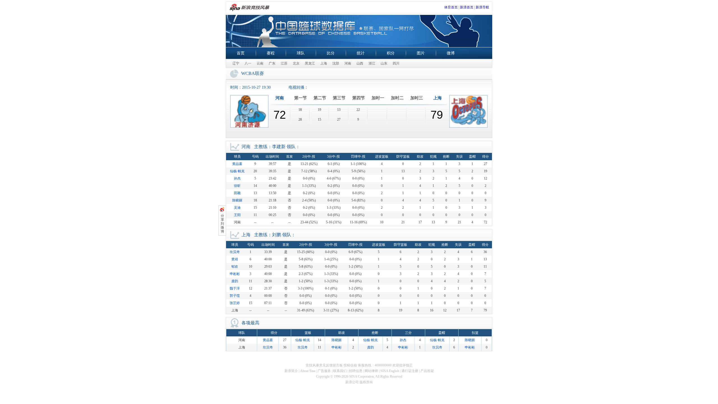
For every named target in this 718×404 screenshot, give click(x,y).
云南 (260, 63)
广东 (272, 63)
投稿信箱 (350, 365)
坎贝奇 (235, 252)
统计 (361, 53)
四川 (396, 63)
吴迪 (237, 208)
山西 (359, 63)
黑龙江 (310, 63)
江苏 (284, 63)
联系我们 (340, 371)
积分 (391, 53)
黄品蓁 (237, 164)
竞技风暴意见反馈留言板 (324, 365)
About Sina (307, 371)
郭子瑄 (235, 296)
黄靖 (234, 259)
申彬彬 (235, 274)
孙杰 (237, 178)
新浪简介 (291, 371)
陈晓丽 (237, 200)
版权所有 (366, 382)
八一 (248, 63)
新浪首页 (466, 7)
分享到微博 (222, 223)
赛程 (271, 53)
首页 (241, 53)
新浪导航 (482, 7)
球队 (301, 53)
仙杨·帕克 (237, 171)
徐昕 (237, 186)
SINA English (389, 371)
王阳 (237, 215)
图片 (421, 53)
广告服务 (324, 371)
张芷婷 (235, 303)
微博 (451, 53)
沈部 (335, 63)
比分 (331, 53)
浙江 (372, 63)
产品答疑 (427, 371)
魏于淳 (235, 288)
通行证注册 (409, 371)
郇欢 (234, 266)
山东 (384, 63)
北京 (296, 63)
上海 (323, 63)
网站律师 (371, 371)
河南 (347, 63)
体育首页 (451, 7)
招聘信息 (355, 371)
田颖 (237, 193)
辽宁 (236, 63)
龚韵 (234, 281)
